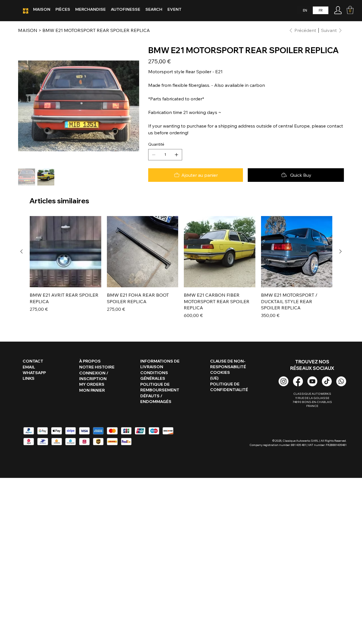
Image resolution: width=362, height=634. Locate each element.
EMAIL (29, 367)
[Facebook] (298, 381)
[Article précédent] (21, 251)
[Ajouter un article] (176, 154)
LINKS (29, 378)
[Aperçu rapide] (65, 252)
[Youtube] (312, 381)
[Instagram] (283, 381)
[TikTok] (327, 381)
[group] (181, 267)
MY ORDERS (91, 384)
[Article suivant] (340, 251)
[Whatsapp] (341, 381)
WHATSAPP (34, 372)
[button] (350, 10)
